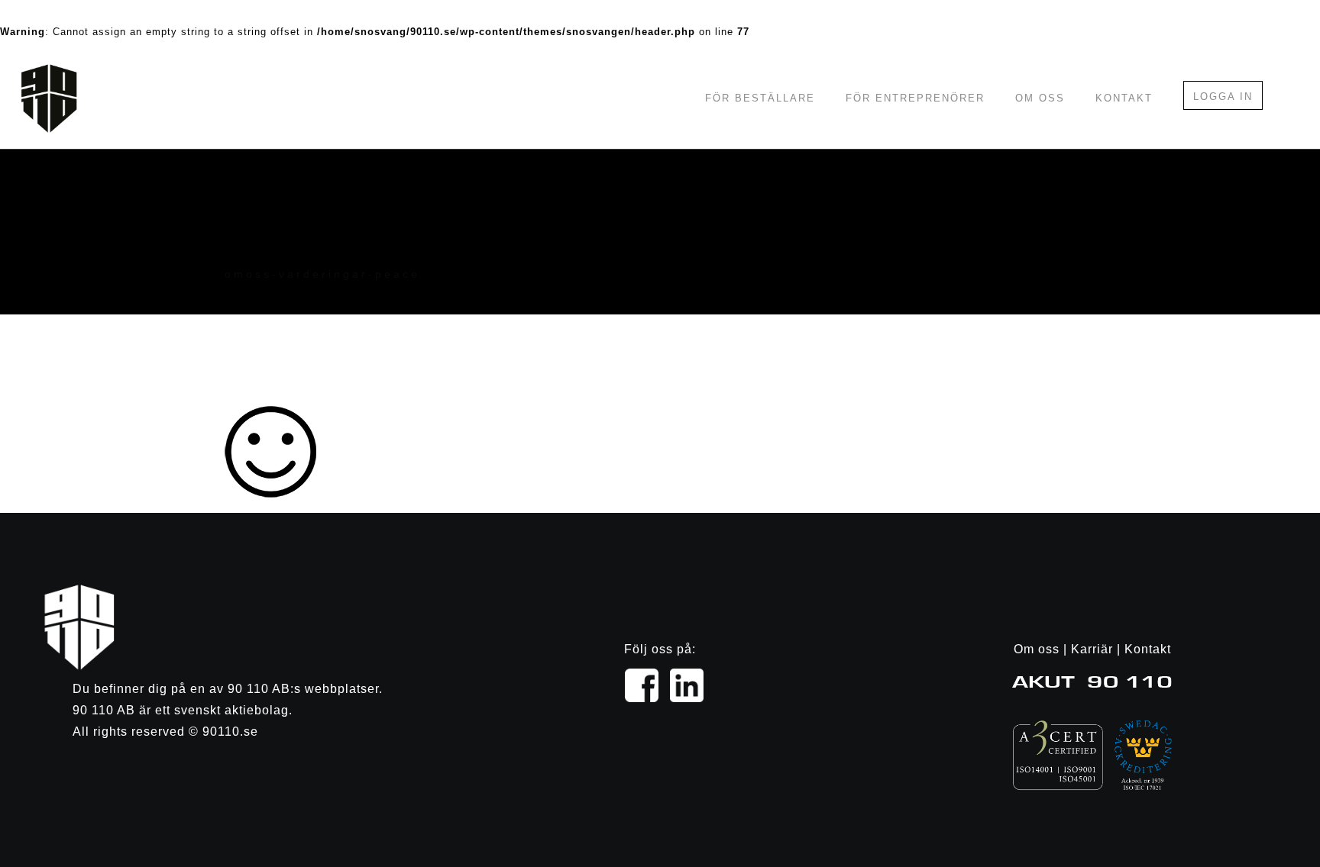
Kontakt (1124, 98)
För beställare (760, 98)
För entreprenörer (915, 98)
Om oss (1040, 98)
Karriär (1092, 649)
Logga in (1223, 96)
